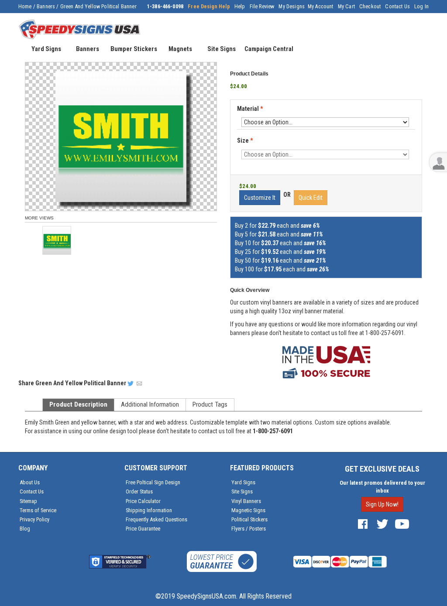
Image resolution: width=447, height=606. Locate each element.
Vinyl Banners (246, 501)
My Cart (346, 6)
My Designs (292, 6)
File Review (262, 6)
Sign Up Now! (382, 504)
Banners (46, 6)
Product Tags (210, 404)
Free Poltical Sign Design (153, 482)
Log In (421, 6)
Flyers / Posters (248, 528)
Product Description (78, 404)
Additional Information (150, 404)
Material (250, 109)
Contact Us (397, 6)
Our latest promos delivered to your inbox (382, 486)
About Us (30, 482)
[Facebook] (363, 523)
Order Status (139, 491)
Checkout (370, 6)
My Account (321, 6)
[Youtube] (402, 523)
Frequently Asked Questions (156, 519)
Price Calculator (143, 501)
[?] (240, 116)
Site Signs (242, 491)
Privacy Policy (34, 519)
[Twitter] (382, 523)
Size (245, 140)
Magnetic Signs (248, 510)
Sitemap (28, 501)
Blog (25, 528)
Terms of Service (38, 510)
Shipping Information (149, 510)
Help (239, 6)
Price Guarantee (143, 528)
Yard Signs (243, 482)
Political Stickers (249, 519)
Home (25, 6)
